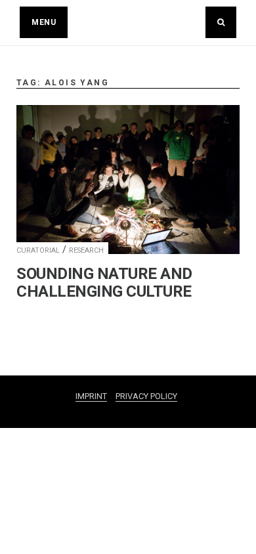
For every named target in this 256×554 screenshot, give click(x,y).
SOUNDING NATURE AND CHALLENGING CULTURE (104, 283)
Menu (44, 22)
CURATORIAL (38, 250)
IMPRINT (91, 396)
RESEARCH (86, 250)
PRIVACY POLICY (146, 396)
